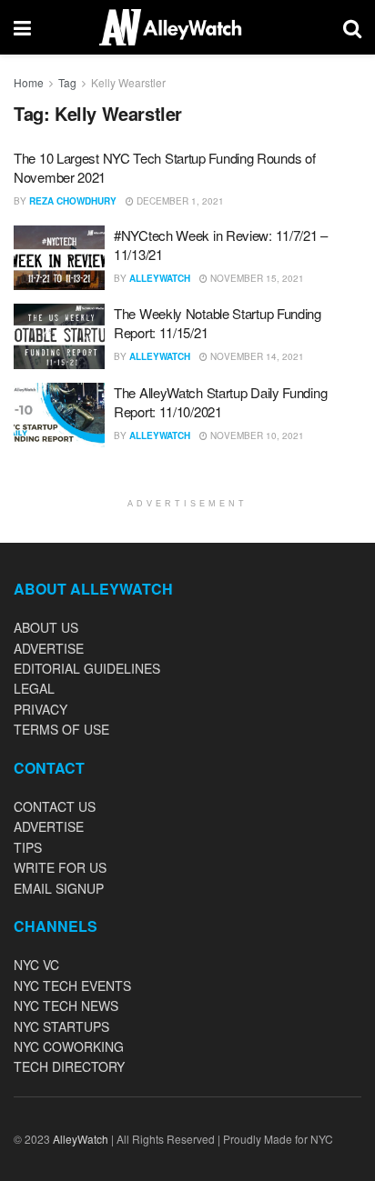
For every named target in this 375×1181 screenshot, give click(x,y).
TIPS (28, 847)
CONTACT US (55, 806)
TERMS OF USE (61, 729)
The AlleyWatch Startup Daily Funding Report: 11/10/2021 (220, 402)
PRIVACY (40, 709)
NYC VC (36, 965)
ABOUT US (46, 627)
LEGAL (34, 688)
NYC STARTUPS (61, 1026)
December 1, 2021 (179, 201)
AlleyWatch (159, 278)
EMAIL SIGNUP (59, 888)
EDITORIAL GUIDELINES (87, 668)
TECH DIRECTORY (69, 1066)
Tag (67, 82)
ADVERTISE (49, 648)
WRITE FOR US (60, 867)
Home (29, 82)
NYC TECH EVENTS (72, 985)
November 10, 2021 (256, 435)
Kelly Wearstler (128, 82)
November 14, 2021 (256, 356)
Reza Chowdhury (73, 201)
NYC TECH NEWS (66, 1005)
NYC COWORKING (69, 1046)
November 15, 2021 (256, 278)
